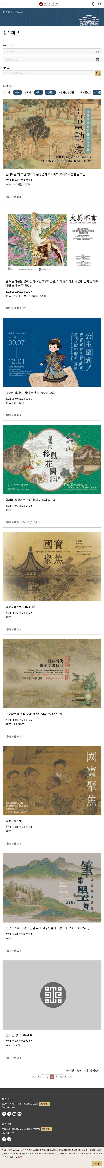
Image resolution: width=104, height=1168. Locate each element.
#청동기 (50, 92)
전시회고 (19, 11)
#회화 (17, 92)
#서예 (7, 92)
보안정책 (20, 1156)
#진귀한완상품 (66, 92)
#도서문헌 (84, 92)
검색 (98, 73)
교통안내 (43, 1103)
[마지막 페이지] (70, 1076)
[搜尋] (100, 4)
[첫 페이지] (34, 1076)
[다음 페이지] (65, 1076)
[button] (4, 4)
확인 (97, 1163)
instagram (9, 1114)
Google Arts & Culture (19, 1114)
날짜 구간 (8, 45)
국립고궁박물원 (49, 4)
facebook (4, 1114)
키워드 (6, 67)
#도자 (28, 92)
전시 (10, 11)
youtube (14, 1114)
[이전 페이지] (39, 1076)
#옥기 (39, 92)
